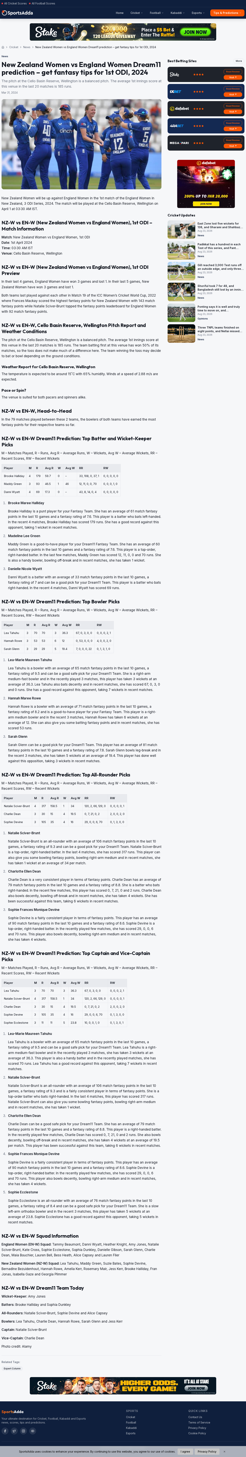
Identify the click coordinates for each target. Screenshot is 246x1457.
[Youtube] (32, 1431)
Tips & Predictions (225, 12)
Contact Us (195, 1417)
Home (120, 12)
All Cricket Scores (15, 3)
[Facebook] (5, 1431)
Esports (197, 12)
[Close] (224, 1451)
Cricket (135, 12)
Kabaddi (176, 12)
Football (155, 12)
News (26, 47)
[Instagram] (23, 1431)
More (239, 61)
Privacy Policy (197, 1427)
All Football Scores (43, 3)
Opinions (203, 318)
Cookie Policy (197, 1433)
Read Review (233, 71)
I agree (185, 1451)
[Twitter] (14, 1431)
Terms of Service (199, 1422)
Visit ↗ (233, 77)
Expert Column (12, 1368)
